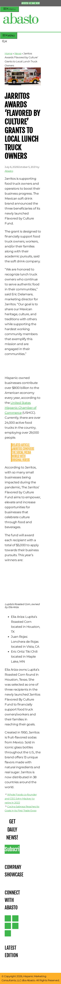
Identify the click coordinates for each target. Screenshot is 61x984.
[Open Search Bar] (4, 41)
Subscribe (12, 849)
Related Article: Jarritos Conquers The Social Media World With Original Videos (23, 452)
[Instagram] (8, 926)
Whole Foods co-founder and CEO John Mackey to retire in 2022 (21, 798)
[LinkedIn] (15, 918)
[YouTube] (15, 926)
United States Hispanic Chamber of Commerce (20, 408)
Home (8, 53)
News (18, 53)
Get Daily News (34, 3)
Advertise (25, 3)
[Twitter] (8, 918)
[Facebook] (8, 933)
